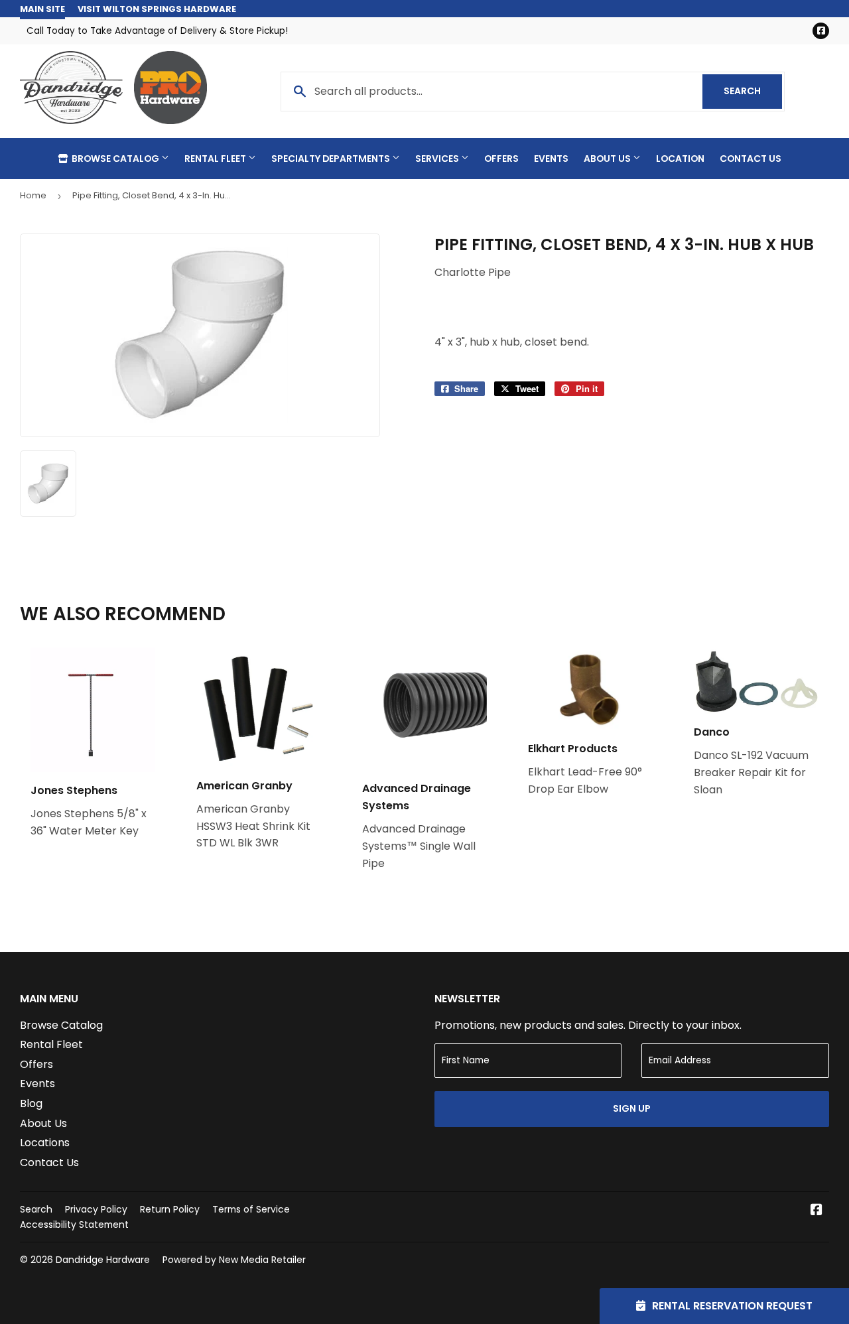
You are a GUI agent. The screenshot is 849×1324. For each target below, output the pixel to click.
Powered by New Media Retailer (234, 1259)
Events (551, 158)
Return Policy (170, 1209)
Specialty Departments (331, 158)
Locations (45, 1142)
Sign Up (632, 1108)
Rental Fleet (216, 158)
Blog (31, 1103)
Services (438, 158)
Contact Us (750, 158)
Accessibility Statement (74, 1224)
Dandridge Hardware (103, 1259)
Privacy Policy (96, 1209)
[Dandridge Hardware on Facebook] (816, 1211)
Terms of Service (251, 1209)
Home (33, 195)
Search (753, 91)
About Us (608, 158)
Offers (501, 158)
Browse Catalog (115, 158)
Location (680, 158)
